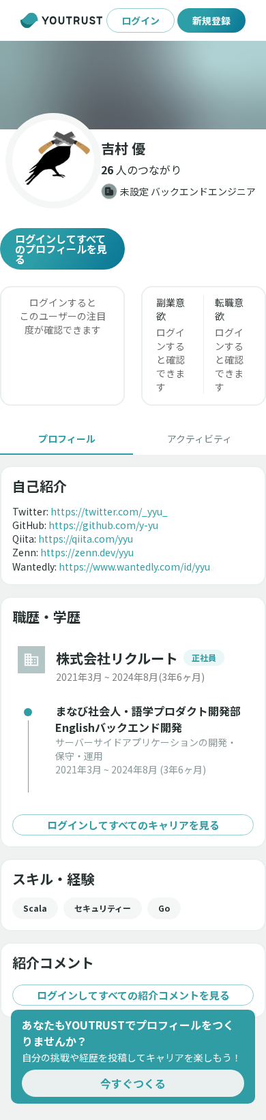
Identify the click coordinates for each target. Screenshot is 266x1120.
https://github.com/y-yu (103, 525)
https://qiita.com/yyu (85, 538)
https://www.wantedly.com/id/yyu (134, 566)
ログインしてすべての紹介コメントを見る (133, 995)
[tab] (66, 438)
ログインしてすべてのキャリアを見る (133, 825)
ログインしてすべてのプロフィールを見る (61, 248)
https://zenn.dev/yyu (87, 552)
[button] (133, 85)
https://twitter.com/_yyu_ (109, 511)
